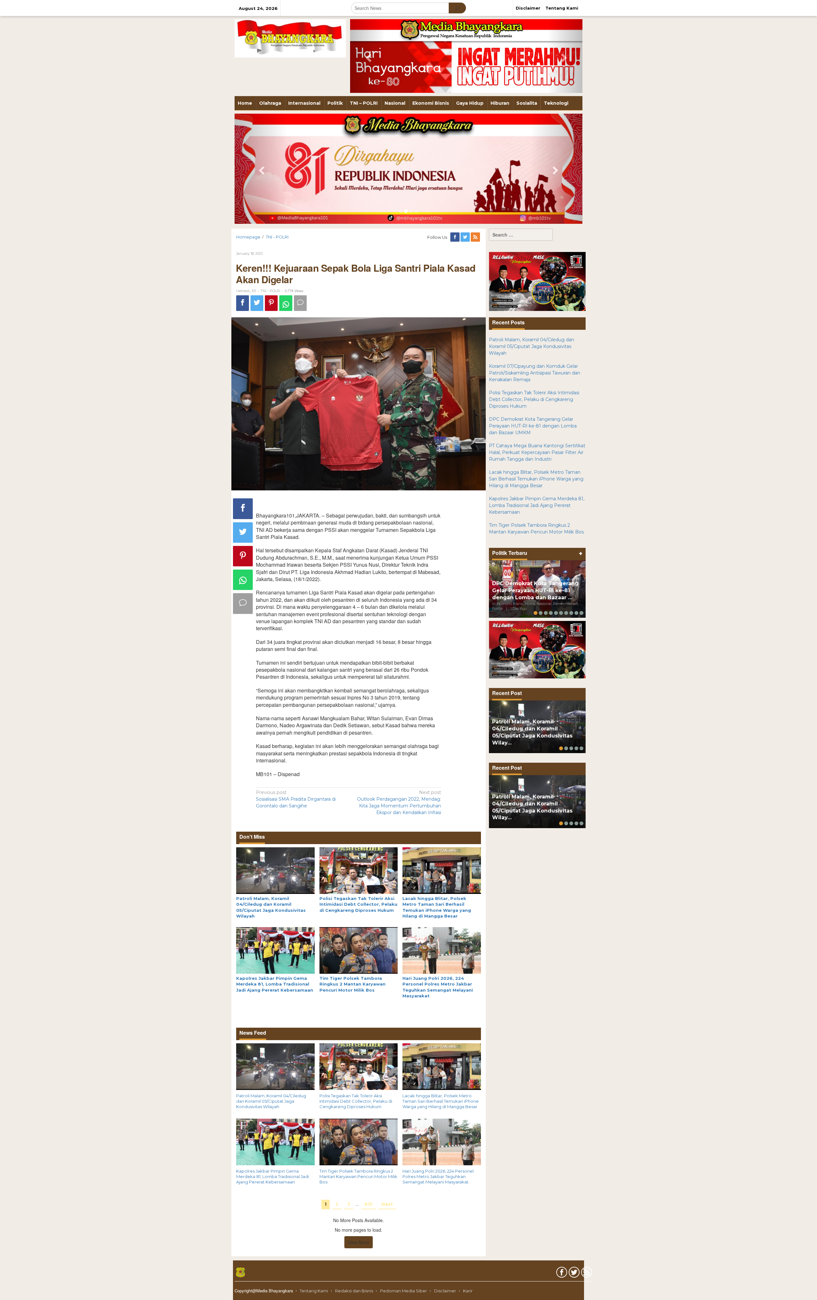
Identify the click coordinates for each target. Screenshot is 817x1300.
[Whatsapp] (285, 303)
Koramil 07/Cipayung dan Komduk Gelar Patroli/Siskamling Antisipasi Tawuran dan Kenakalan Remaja (534, 372)
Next (387, 1204)
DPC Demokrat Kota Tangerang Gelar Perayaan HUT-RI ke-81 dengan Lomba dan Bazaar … (535, 590)
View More (358, 1242)
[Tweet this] (257, 303)
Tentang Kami (314, 1290)
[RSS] (476, 237)
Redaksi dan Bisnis (354, 1290)
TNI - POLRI (270, 291)
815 (368, 1204)
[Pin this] (271, 303)
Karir (468, 1290)
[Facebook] (455, 237)
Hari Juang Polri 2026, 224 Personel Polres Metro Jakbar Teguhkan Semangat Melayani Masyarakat (438, 1176)
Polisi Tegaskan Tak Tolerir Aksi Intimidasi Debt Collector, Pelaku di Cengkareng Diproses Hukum (358, 904)
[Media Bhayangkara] (290, 38)
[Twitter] (466, 237)
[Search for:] (521, 235)
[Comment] (300, 303)
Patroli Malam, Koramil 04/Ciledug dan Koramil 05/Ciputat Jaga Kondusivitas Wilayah (271, 1101)
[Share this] (242, 303)
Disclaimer (445, 1290)
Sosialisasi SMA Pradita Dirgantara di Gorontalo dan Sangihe (296, 799)
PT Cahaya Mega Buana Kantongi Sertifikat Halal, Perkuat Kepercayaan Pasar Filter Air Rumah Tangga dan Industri (537, 452)
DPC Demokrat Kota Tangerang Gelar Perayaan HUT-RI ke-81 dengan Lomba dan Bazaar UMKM (533, 425)
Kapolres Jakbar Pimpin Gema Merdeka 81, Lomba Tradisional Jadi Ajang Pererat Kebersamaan (274, 984)
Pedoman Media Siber (403, 1290)
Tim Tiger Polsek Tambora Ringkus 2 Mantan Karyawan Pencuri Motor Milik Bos (352, 984)
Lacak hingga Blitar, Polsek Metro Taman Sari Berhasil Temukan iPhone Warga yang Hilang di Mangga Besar (440, 1101)
